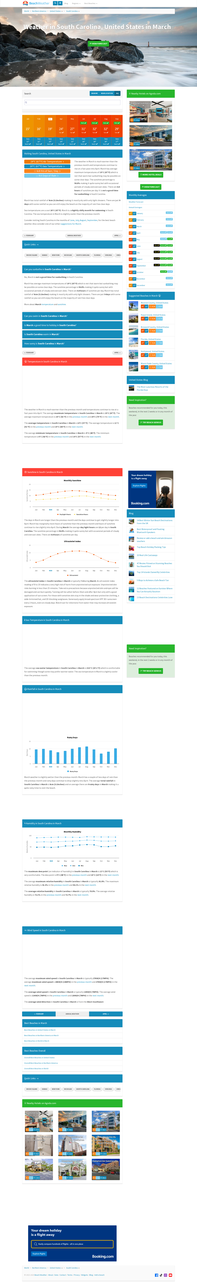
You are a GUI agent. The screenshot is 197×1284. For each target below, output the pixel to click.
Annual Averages (135, 207)
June (72, 220)
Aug (105, 119)
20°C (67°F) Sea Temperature (46, 166)
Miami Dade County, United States (156, 363)
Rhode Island (31, 255)
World (26, 11)
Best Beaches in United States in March (39, 1030)
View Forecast (99, 43)
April (138, 233)
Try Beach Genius (151, 422)
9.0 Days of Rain (47, 175)
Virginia (108, 255)
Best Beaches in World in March (36, 1041)
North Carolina (82, 255)
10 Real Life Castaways (147, 555)
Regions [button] (75, 3)
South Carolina (72, 11)
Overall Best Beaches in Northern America (41, 1063)
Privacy (77, 1275)
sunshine (62, 304)
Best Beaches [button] (90, 3)
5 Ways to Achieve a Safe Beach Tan (153, 580)
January (140, 213)
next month (113, 416)
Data (56, 1275)
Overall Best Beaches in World (36, 1068)
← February (29, 235)
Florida (97, 255)
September (92, 220)
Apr (61, 119)
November (141, 279)
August (83, 220)
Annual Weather (74, 235)
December (141, 285)
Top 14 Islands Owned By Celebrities (153, 572)
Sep (117, 119)
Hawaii (44, 255)
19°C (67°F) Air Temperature (46, 161)
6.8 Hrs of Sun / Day (47, 170)
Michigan (68, 255)
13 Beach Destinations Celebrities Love (154, 597)
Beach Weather (41, 1275)
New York (56, 255)
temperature (47, 304)
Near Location (107, 93)
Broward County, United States (155, 327)
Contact (63, 1275)
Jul (95, 119)
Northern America (39, 11)
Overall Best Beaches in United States (39, 1057)
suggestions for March (71, 223)
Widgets (84, 1275)
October (140, 272)
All (117, 93)
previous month (80, 416)
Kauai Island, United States (153, 314)
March (139, 226)
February (140, 220)
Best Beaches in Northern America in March (41, 1035)
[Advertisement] (72, 456)
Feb (38, 119)
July (77, 220)
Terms (69, 1275)
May (72, 119)
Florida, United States (151, 339)
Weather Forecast (136, 202)
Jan (27, 119)
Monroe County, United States (154, 302)
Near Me (94, 93)
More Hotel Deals (151, 174)
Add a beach (99, 1275)
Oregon (119, 255)
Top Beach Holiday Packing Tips (151, 547)
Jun (83, 119)
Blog (66, 3)
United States (55, 11)
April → (117, 235)
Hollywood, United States (152, 351)
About (50, 1275)
